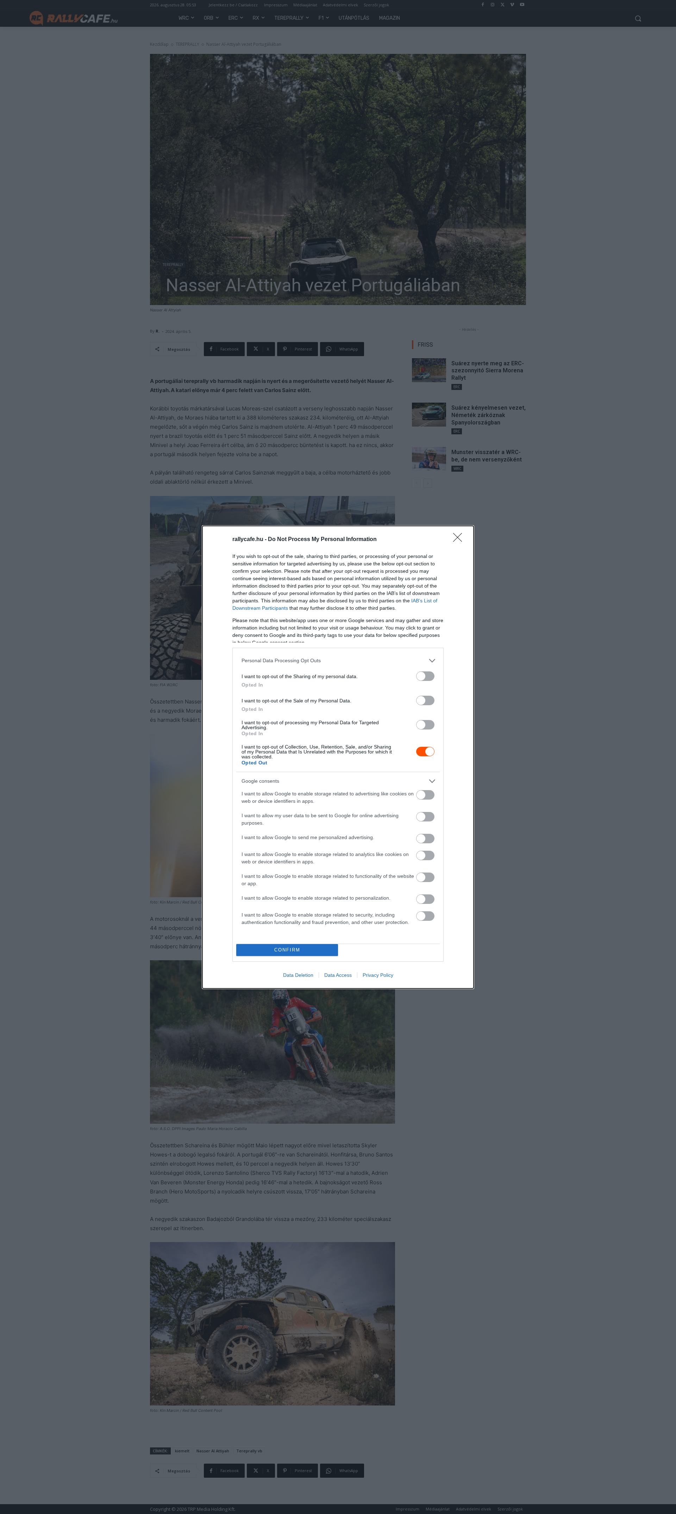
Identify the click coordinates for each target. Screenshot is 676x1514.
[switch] (425, 676)
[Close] (460, 539)
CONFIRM (287, 950)
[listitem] (338, 660)
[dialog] (338, 757)
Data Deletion (298, 975)
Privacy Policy (378, 975)
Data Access (338, 975)
